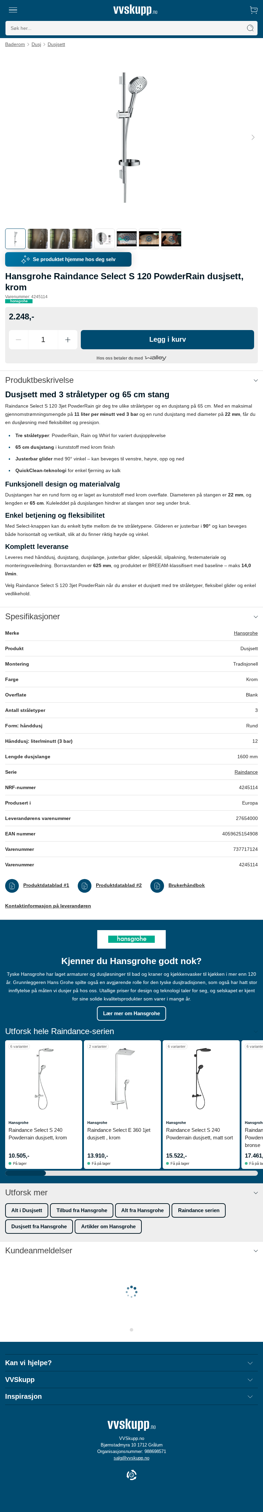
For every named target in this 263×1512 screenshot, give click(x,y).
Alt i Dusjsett (26, 1210)
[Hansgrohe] (19, 301)
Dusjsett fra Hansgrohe (39, 1226)
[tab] (15, 238)
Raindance (246, 772)
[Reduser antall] (18, 339)
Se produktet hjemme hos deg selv (74, 259)
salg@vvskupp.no (131, 1458)
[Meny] (13, 10)
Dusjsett (56, 44)
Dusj (36, 44)
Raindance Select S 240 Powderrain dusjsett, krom (38, 1133)
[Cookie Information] (131, 1475)
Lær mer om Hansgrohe (131, 1013)
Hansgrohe (246, 633)
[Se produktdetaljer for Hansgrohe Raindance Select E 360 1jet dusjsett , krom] (122, 1078)
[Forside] (135, 10)
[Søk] (250, 28)
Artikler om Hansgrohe (108, 1226)
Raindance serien (199, 1210)
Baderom (15, 44)
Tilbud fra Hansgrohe (82, 1210)
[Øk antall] (67, 339)
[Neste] (253, 137)
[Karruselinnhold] (131, 137)
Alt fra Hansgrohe (142, 1210)
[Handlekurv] (253, 10)
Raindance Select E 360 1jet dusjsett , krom (118, 1133)
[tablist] (131, 239)
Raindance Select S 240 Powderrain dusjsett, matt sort (199, 1133)
